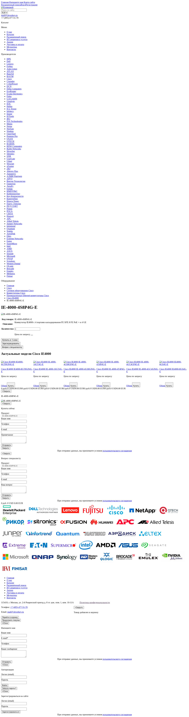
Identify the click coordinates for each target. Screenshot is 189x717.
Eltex (9, 236)
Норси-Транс (13, 201)
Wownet (10, 164)
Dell (8, 61)
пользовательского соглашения (117, 451)
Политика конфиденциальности (95, 602)
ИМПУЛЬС (12, 191)
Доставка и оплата (15, 44)
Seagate (10, 253)
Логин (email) (7, 674)
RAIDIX (11, 144)
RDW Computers (14, 146)
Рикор (9, 209)
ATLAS (10, 71)
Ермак (10, 189)
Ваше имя (5, 418)
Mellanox (11, 273)
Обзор (4, 386)
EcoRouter (11, 91)
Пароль (4, 680)
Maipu (9, 124)
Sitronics (10, 154)
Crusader (11, 81)
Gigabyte (11, 101)
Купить (11, 386)
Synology (11, 261)
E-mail (4, 429)
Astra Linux (12, 69)
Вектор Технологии (16, 181)
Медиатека (12, 47)
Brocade (10, 268)
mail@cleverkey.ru (9, 15)
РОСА (10, 211)
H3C (9, 104)
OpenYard (11, 134)
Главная (10, 578)
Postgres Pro (12, 136)
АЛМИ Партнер (14, 176)
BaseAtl (10, 74)
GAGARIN (12, 99)
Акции (10, 42)
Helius (9, 106)
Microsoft (11, 256)
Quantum (11, 228)
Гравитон (11, 184)
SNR (9, 156)
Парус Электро (14, 204)
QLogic (10, 266)
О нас (9, 32)
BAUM (10, 76)
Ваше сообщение (9, 649)
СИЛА (10, 214)
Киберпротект (13, 194)
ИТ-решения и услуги (17, 39)
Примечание (7, 435)
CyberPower (12, 84)
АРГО (9, 179)
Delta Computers (14, 89)
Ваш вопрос (6, 485)
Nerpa (9, 126)
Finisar (10, 276)
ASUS (9, 251)
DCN (9, 86)
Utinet (9, 161)
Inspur (9, 114)
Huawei (10, 216)
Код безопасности (15, 196)
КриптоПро (12, 199)
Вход (23, 5)
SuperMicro (12, 243)
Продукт (5, 413)
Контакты (11, 49)
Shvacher (11, 151)
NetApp (10, 129)
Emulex (10, 271)
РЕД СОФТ (12, 206)
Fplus (9, 96)
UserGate (11, 159)
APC (9, 218)
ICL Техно (11, 109)
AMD (9, 248)
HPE (9, 59)
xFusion (10, 166)
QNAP (10, 258)
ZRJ (8, 169)
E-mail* (4, 638)
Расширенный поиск (16, 37)
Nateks (10, 231)
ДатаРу (10, 186)
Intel (9, 246)
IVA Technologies (14, 121)
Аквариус (11, 174)
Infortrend (11, 226)
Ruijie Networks (14, 149)
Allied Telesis (13, 221)
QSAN (10, 139)
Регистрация (31, 5)
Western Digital (13, 263)
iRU (8, 119)
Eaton (9, 241)
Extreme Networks (15, 238)
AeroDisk (11, 233)
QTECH (10, 141)
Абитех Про (12, 171)
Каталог (10, 34)
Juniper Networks (14, 223)
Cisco (9, 79)
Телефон (5, 424)
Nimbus (10, 131)
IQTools (10, 116)
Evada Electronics (14, 94)
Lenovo (10, 64)
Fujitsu (10, 66)
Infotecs (10, 111)
